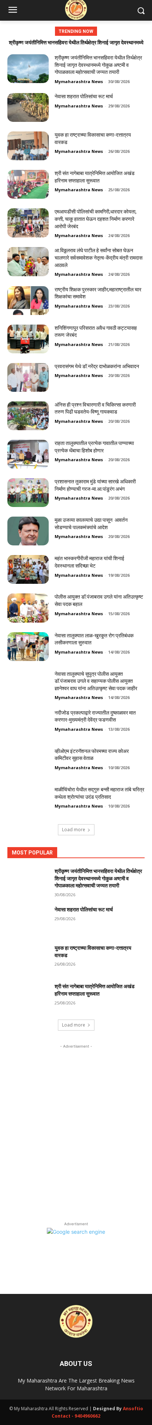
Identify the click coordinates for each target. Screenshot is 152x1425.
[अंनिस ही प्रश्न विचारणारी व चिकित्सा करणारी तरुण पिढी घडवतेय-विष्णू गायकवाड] (28, 415)
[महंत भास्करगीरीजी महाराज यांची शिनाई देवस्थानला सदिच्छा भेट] (28, 569)
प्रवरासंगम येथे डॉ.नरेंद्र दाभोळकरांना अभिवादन (97, 366)
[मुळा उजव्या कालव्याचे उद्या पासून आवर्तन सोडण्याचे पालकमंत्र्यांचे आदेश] (28, 531)
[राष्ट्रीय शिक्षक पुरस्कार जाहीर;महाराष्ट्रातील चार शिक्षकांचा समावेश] (28, 300)
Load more (73, 829)
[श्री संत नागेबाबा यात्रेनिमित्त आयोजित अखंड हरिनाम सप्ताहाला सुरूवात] (28, 184)
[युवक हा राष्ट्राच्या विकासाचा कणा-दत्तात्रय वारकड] (28, 145)
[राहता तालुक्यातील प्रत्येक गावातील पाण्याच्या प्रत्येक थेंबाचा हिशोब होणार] (28, 454)
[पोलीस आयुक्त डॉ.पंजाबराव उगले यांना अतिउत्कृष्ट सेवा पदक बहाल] (28, 607)
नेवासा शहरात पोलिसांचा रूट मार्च (84, 96)
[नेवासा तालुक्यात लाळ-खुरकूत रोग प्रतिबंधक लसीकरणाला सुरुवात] (28, 646)
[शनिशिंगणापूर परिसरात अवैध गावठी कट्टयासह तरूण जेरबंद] (28, 339)
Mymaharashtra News (79, 81)
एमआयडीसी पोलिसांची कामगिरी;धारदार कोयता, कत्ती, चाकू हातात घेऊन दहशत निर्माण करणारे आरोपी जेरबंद (96, 219)
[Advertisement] (76, 1126)
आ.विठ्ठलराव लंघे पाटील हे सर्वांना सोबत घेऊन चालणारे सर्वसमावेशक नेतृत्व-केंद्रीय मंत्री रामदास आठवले (98, 257)
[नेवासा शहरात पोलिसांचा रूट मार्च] (28, 107)
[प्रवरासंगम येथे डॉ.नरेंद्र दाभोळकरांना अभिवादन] (28, 377)
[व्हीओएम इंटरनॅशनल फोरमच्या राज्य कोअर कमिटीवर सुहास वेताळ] (28, 762)
